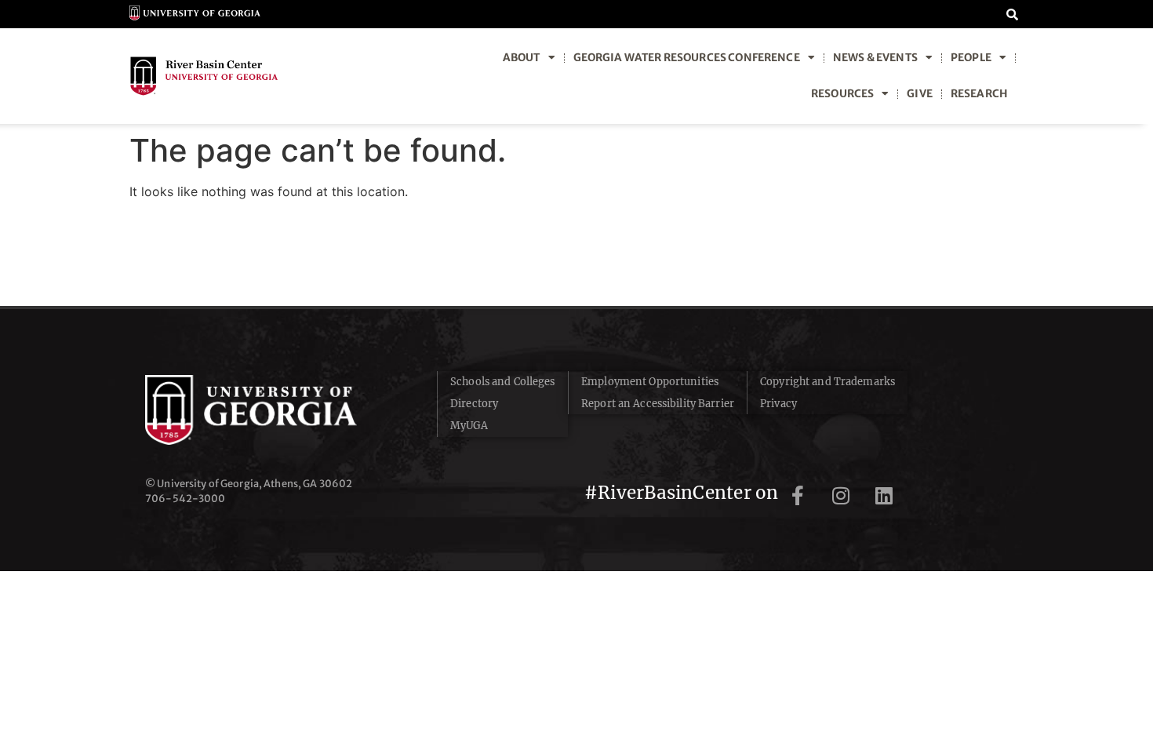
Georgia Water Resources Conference (686, 57)
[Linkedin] (884, 495)
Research (979, 93)
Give (920, 93)
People (971, 57)
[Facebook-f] (797, 495)
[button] (1012, 14)
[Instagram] (840, 495)
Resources (842, 93)
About (521, 57)
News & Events (875, 57)
